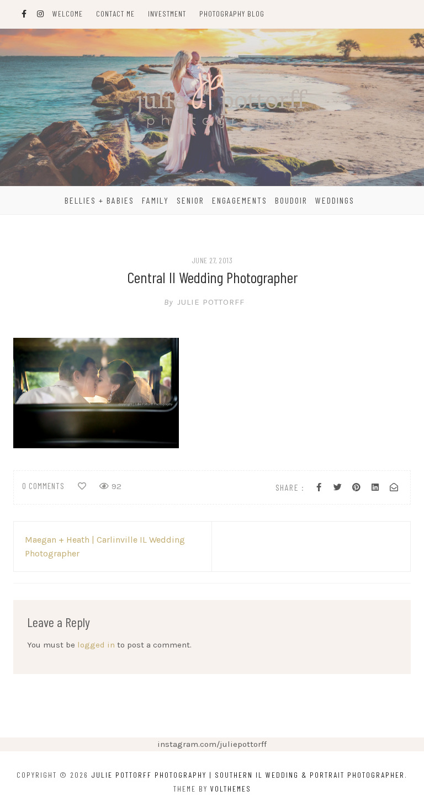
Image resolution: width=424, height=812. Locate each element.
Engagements (239, 200)
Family (155, 200)
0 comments (43, 486)
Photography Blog (231, 13)
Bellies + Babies (99, 200)
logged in (96, 645)
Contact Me (115, 13)
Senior (190, 200)
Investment (167, 13)
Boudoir (291, 200)
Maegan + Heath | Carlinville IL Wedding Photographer (105, 546)
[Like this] (82, 486)
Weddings (334, 200)
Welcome (67, 13)
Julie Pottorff (204, 302)
